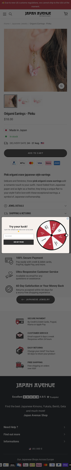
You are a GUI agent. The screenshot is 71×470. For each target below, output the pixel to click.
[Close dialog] (68, 218)
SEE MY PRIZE (19, 242)
